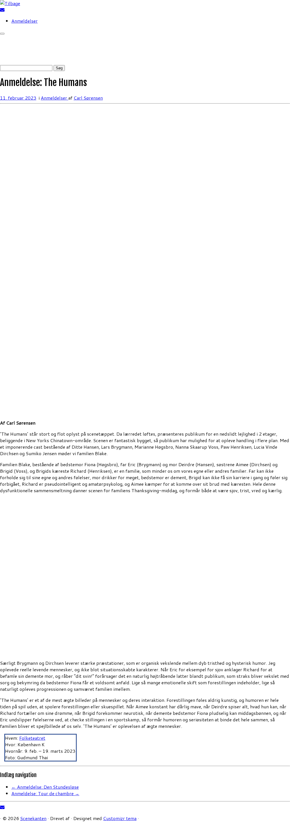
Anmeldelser (24, 21)
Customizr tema (120, 818)
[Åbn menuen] (2, 34)
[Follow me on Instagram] (9, 10)
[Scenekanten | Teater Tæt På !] (10, 3)
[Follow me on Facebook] (6, 10)
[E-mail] (2, 10)
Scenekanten (33, 818)
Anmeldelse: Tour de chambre (45, 793)
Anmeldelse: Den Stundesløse (45, 787)
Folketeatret (32, 738)
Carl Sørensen (88, 97)
